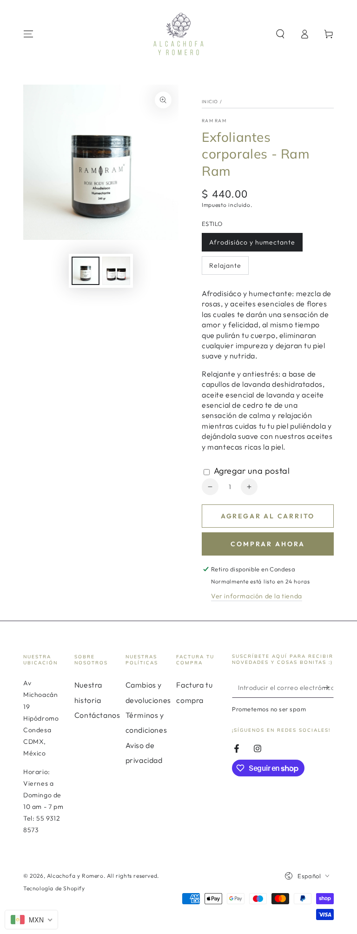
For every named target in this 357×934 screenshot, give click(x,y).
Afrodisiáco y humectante (252, 245)
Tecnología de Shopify (54, 888)
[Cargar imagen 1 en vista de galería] (85, 271)
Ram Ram (214, 121)
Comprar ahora (268, 544)
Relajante (226, 268)
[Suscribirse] (328, 687)
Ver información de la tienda (256, 596)
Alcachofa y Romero (75, 875)
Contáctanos (97, 715)
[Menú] (28, 34)
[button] (280, 34)
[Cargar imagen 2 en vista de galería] (116, 271)
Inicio (210, 102)
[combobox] (31, 919)
